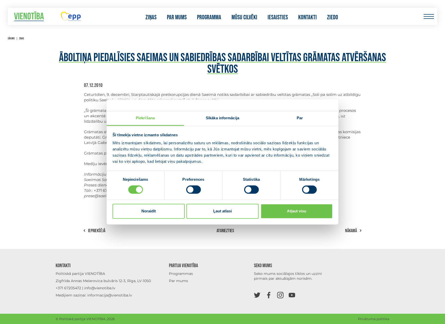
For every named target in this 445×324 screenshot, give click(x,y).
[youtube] (292, 295)
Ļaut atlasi (222, 211)
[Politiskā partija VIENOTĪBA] (29, 16)
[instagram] (280, 295)
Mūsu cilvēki (244, 17)
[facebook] (269, 295)
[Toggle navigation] (428, 16)
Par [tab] (300, 118)
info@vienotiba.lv (99, 288)
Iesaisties (278, 17)
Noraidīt (148, 211)
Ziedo (332, 17)
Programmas (181, 273)
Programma (209, 17)
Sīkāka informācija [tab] (222, 118)
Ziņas (151, 17)
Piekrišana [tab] (145, 118)
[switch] (193, 190)
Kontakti (307, 17)
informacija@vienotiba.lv (109, 295)
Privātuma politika (373, 319)
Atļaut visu (296, 211)
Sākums (11, 38)
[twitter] (257, 295)
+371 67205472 (68, 288)
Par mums (177, 17)
